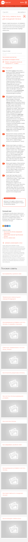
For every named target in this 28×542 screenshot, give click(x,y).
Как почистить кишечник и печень (14, 373)
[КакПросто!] (6, 2)
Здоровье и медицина (10, 6)
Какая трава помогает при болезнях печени (13, 235)
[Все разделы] (26, 2)
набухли (8, 102)
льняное (22, 85)
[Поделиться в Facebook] (7, 226)
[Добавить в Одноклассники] (3, 226)
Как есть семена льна (9, 238)
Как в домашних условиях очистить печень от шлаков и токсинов (14, 323)
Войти (22, 2)
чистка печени (20, 90)
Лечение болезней (18, 6)
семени (14, 70)
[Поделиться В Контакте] (5, 226)
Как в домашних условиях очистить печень (14, 469)
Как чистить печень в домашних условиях (13, 397)
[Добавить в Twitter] (9, 226)
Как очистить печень (9, 421)
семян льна (20, 114)
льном (7, 129)
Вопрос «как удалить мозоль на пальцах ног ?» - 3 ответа (13, 62)
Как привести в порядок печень (10, 59)
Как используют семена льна (12, 518)
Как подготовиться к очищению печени (13, 494)
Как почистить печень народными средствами (13, 232)
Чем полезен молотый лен (9, 57)
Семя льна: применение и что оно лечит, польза (14, 348)
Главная (2, 6)
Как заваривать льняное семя (12, 445)
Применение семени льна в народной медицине (11, 298)
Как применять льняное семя (12, 274)
